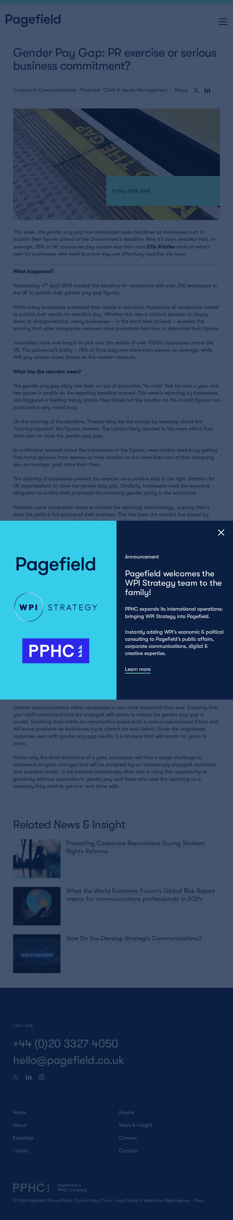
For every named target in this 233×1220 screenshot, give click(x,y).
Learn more (138, 669)
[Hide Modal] (221, 532)
